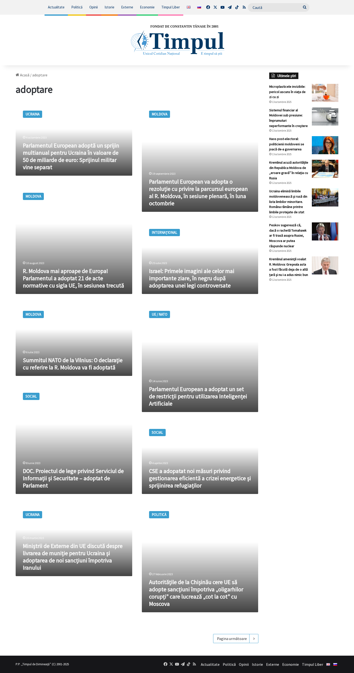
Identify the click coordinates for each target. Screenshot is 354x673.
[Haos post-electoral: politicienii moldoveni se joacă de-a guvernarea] (325, 145)
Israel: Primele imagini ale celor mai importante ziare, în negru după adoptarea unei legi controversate (191, 278)
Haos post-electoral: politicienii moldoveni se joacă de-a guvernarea (286, 144)
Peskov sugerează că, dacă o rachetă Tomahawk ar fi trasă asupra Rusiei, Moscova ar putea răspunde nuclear (288, 235)
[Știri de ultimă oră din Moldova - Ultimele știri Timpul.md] (177, 40)
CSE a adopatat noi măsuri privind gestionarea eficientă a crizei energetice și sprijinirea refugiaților (200, 478)
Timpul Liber (170, 7)
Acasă (24, 75)
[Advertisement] (304, 366)
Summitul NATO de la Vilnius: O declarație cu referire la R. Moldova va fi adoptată (73, 363)
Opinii (93, 7)
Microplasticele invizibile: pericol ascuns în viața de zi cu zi (287, 91)
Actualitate (56, 7)
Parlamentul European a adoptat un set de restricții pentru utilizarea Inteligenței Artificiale (198, 396)
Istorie (109, 7)
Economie (147, 7)
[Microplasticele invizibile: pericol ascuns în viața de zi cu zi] (325, 93)
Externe (127, 7)
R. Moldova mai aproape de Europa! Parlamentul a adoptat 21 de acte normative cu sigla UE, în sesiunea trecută (73, 278)
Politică (77, 7)
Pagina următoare (232, 638)
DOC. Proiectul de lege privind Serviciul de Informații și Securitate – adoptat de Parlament (73, 478)
